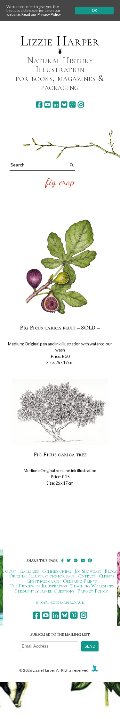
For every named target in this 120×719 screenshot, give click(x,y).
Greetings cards (43, 581)
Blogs (111, 571)
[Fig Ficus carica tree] (60, 412)
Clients (106, 576)
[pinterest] (72, 104)
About (9, 571)
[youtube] (47, 104)
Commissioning (56, 571)
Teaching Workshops (92, 586)
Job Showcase (88, 571)
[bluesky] (64, 104)
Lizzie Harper (60, 41)
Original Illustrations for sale (42, 576)
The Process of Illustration (38, 586)
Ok (94, 10)
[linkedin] (56, 104)
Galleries (29, 571)
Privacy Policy (92, 591)
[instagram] (81, 104)
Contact (87, 576)
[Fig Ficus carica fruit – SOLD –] (60, 268)
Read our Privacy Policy (41, 14)
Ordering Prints (80, 581)
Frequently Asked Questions (44, 591)
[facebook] (39, 104)
